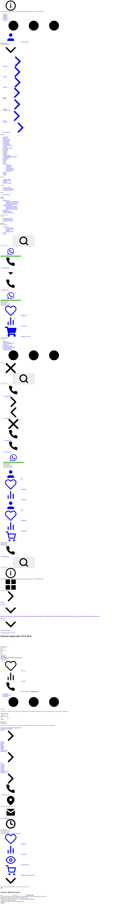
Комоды (38, 616)
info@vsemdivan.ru (5, 818)
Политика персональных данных (8, 727)
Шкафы (31, 616)
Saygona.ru (9, 728)
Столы (34, 616)
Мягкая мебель (4, 616)
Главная (2, 602)
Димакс (8, 630)
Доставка (3, 765)
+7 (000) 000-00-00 (5, 267)
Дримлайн (3, 618)
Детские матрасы (89, 616)
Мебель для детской (44, 616)
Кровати (13, 616)
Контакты (3, 768)
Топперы (79, 616)
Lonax (2, 630)
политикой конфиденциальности (26, 899)
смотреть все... (9, 171)
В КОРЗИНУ (3, 660)
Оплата (2, 764)
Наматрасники (96, 616)
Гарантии (3, 770)
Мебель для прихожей (63, 616)
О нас (2, 763)
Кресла (16, 616)
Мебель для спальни (53, 616)
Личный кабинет (4, 771)
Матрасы (83, 616)
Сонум (4, 630)
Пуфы (19, 616)
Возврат (2, 766)
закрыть (2, 902)
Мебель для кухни (72, 616)
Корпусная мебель (25, 616)
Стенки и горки (4, 750)
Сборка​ (2, 769)
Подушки (3, 604)
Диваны (9, 616)
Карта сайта (19, 727)
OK (1, 888)
